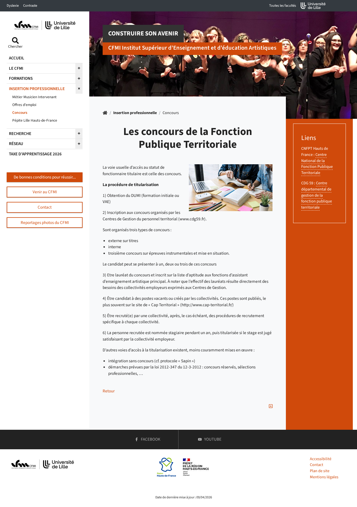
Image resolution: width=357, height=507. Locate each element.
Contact (316, 465)
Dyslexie (13, 5)
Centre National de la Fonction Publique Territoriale (317, 164)
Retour (109, 391)
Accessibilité (320, 459)
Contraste (30, 5)
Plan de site (319, 471)
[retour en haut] (270, 406)
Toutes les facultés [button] (282, 5)
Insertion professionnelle (135, 113)
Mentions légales (324, 477)
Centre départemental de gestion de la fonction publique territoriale (316, 195)
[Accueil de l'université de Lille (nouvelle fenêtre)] (313, 5)
